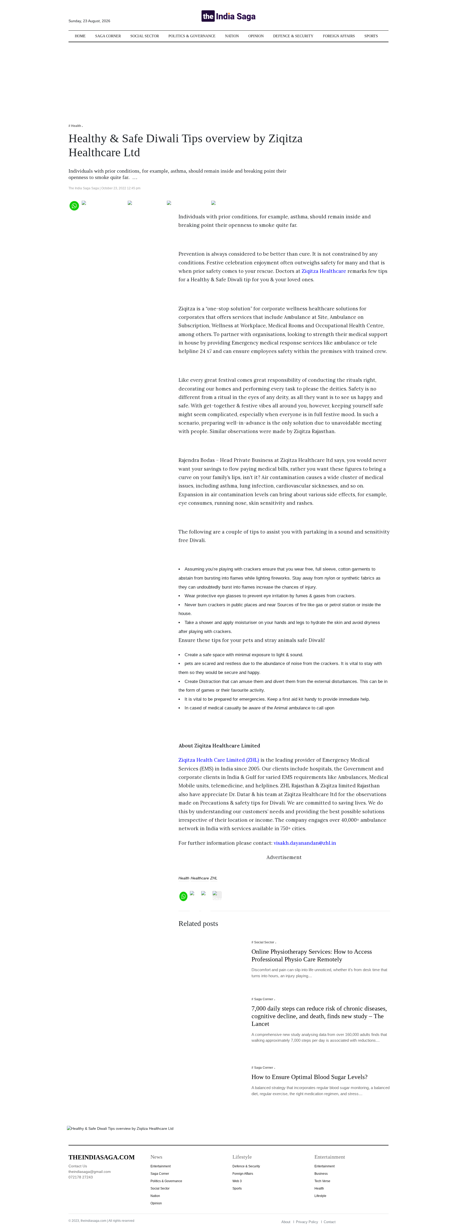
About (285, 1222)
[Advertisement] (228, 79)
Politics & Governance (192, 36)
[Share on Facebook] (103, 205)
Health (319, 1188)
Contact (330, 1222)
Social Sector (144, 36)
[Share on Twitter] (146, 205)
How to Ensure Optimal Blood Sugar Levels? (310, 1076)
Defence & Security (293, 36)
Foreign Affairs (339, 36)
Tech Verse (322, 1181)
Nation (232, 36)
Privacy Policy (307, 1222)
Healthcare (200, 878)
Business (321, 1174)
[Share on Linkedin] (231, 205)
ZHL (213, 878)
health (184, 878)
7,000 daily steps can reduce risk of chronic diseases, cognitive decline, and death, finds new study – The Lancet (319, 1016)
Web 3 (237, 1181)
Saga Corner (108, 36)
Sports (371, 36)
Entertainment (160, 1166)
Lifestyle (320, 1196)
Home (80, 36)
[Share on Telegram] (188, 205)
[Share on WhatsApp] (73, 205)
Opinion (256, 36)
